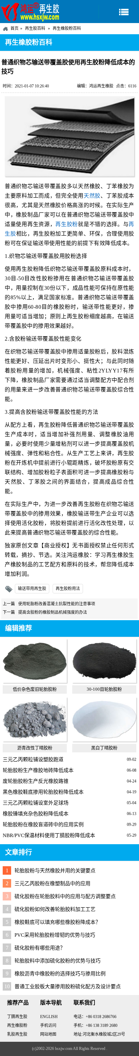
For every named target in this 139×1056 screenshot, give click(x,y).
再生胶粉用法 (68, 588)
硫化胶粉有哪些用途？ (40, 948)
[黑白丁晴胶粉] (104, 740)
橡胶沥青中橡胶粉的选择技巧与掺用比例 (60, 973)
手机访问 (48, 1025)
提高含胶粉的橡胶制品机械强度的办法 (52, 612)
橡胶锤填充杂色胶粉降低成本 (35, 813)
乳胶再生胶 (17, 1034)
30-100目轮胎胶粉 (104, 689)
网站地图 (48, 1034)
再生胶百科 (35, 28)
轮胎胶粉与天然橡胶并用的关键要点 (55, 870)
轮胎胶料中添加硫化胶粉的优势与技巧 (58, 960)
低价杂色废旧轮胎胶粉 (35, 689)
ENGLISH (49, 1016)
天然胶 (92, 196)
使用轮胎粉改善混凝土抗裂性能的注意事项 (56, 604)
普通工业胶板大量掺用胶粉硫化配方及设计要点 (68, 986)
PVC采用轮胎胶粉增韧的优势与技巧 (55, 935)
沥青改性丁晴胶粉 (34, 747)
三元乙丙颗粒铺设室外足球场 (35, 803)
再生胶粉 (66, 224)
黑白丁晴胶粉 (104, 747)
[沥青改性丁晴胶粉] (35, 740)
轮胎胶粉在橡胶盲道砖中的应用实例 (43, 824)
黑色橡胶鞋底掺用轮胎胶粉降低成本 (43, 792)
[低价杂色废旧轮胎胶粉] (35, 681)
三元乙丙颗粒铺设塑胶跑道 (33, 759)
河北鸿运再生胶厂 (30, 11)
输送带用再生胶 (32, 588)
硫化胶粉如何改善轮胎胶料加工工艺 (55, 909)
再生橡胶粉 (17, 1025)
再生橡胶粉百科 (67, 28)
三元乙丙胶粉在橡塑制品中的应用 (52, 883)
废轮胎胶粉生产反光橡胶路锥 (35, 781)
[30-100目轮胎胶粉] (104, 681)
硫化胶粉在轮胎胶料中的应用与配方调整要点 (65, 896)
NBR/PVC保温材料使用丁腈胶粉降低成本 (49, 835)
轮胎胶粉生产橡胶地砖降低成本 (38, 770)
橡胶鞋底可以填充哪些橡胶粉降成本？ (58, 922)
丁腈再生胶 (17, 1016)
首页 (14, 28)
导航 (119, 11)
